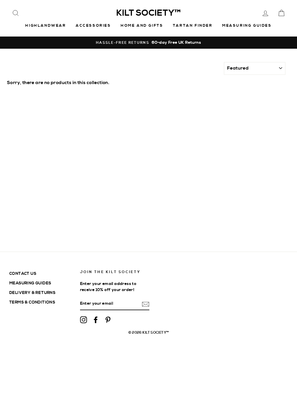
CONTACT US (22, 273)
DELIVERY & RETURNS (32, 292)
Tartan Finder (193, 25)
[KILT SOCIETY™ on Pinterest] (107, 319)
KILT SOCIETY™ (148, 13)
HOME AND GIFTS (142, 25)
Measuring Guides (247, 25)
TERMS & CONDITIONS (32, 302)
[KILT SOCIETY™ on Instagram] (83, 319)
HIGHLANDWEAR (45, 25)
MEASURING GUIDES (30, 283)
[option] (148, 42)
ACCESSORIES (93, 25)
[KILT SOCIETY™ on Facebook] (95, 319)
